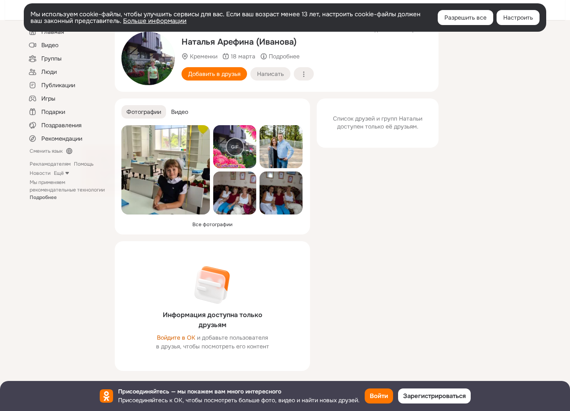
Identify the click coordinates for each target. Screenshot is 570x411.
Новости (40, 173)
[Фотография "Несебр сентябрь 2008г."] (148, 58)
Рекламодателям (50, 164)
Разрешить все (465, 17)
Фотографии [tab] (143, 112)
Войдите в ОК (176, 337)
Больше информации (155, 21)
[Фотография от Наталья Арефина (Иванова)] (165, 169)
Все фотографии (212, 224)
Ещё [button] (59, 173)
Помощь (83, 164)
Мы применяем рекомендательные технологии (67, 190)
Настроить (518, 17)
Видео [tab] (179, 112)
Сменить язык (46, 151)
